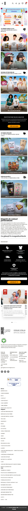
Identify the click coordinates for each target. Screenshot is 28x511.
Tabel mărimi (4, 405)
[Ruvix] (7, 3)
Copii (2, 461)
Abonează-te (14, 282)
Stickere (3, 426)
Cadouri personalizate (7, 411)
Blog (2, 395)
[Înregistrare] (19, 3)
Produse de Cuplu (5, 443)
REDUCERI (3, 438)
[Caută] (13, 3)
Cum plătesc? (4, 400)
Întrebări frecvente (6, 485)
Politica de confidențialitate (8, 472)
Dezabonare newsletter (7, 494)
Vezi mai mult (4, 241)
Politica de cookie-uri (7, 477)
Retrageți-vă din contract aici (9, 482)
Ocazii (2, 440)
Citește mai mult (8, 315)
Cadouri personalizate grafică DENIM (11, 464)
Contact (3, 398)
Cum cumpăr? (4, 403)
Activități (3, 428)
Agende (3, 433)
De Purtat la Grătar (6, 459)
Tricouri (3, 419)
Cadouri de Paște (5, 457)
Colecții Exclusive (5, 445)
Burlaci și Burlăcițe (6, 466)
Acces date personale (6, 487)
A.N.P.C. (2, 497)
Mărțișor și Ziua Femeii (6, 414)
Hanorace (3, 421)
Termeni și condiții (5, 470)
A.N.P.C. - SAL (4, 499)
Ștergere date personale (7, 489)
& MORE (3, 448)
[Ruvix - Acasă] (5, 330)
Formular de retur (6, 480)
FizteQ (14, 509)
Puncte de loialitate (6, 408)
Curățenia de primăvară (7, 454)
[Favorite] (22, 3)
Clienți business (5, 393)
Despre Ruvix (4, 391)
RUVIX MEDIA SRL (14, 507)
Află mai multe (14, 126)
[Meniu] (2, 3)
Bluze (2, 423)
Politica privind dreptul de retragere (11, 475)
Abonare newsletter (6, 492)
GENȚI (2, 436)
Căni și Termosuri (5, 431)
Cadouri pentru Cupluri (7, 416)
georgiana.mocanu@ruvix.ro (8, 367)
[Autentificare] (16, 3)
